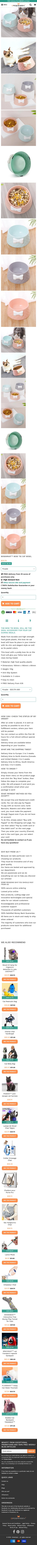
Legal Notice (25, 1523)
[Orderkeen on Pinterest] (18, 1532)
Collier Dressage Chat (9, 1159)
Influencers (5, 1494)
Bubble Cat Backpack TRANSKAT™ (10, 1420)
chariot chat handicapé (10, 1033)
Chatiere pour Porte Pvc (9, 1191)
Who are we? (5, 1491)
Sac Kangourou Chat (10, 1224)
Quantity (5, 592)
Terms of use (13, 1527)
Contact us (5, 1481)
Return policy (12, 1525)
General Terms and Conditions (11, 1523)
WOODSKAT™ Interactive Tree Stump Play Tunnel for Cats (9, 1318)
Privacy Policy (8, 1459)
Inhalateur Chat (9, 1285)
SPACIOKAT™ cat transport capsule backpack (10, 1353)
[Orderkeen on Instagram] (22, 1532)
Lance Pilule (10, 1255)
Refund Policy (21, 1525)
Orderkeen (15, 1537)
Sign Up (31, 1451)
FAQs (3, 1484)
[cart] (35, 5)
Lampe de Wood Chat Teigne (9, 1127)
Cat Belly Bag (9, 1064)
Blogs (3, 1488)
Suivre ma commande (8, 1498)
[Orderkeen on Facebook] (14, 1532)
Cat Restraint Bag (10, 1001)
